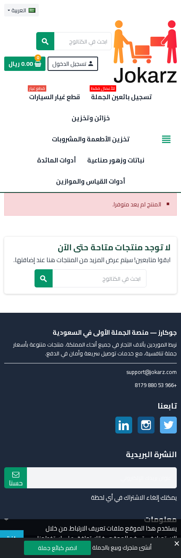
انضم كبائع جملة (57, 547)
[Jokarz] (145, 51)
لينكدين (123, 425)
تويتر (168, 425)
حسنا (16, 482)
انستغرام (146, 425)
